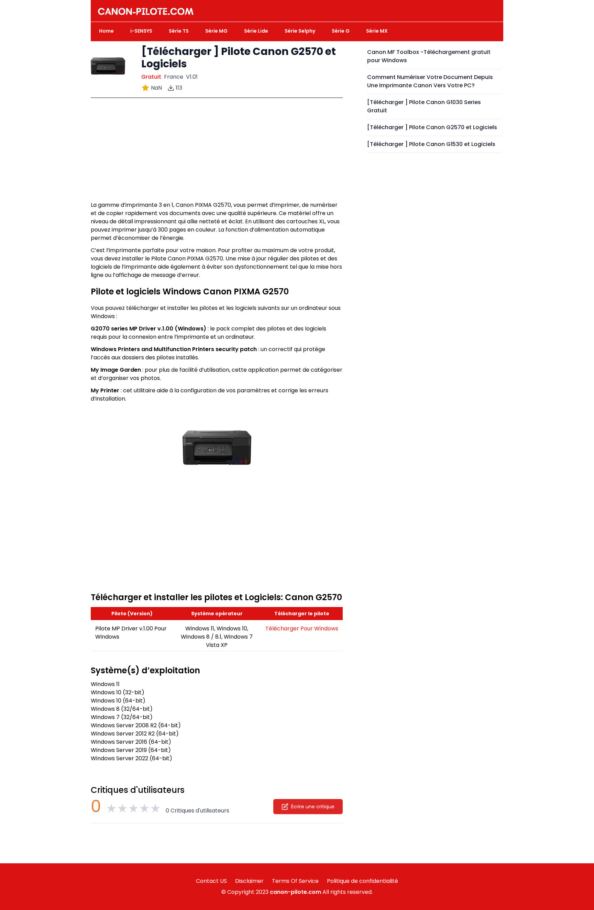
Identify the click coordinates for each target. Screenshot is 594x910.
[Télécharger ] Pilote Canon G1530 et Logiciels (431, 144)
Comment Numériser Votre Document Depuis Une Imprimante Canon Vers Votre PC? (430, 81)
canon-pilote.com (295, 892)
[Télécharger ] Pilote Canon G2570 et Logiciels (432, 127)
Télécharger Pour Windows (301, 628)
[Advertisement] (217, 153)
